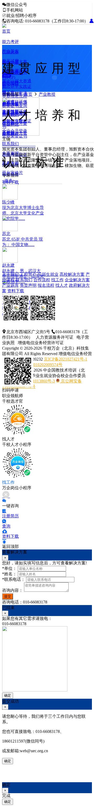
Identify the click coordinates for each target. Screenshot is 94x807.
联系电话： (13, 579)
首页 (6, 31)
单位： (9, 568)
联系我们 (24, 280)
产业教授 (47, 94)
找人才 (61, 285)
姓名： (9, 574)
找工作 (57, 280)
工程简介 (28, 274)
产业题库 (10, 285)
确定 (7, 695)
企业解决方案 (77, 280)
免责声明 (28, 285)
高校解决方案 (72, 274)
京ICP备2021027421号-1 (65, 359)
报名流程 (46, 285)
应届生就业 (48, 274)
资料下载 (15, 291)
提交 (7, 596)
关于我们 (10, 274)
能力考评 (10, 41)
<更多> (8, 180)
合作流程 (41, 280)
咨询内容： (12, 590)
